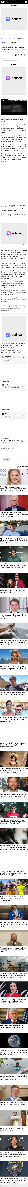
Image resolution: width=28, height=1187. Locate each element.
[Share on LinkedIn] (16, 55)
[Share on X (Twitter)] (19, 55)
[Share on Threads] (24, 55)
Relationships (12, 38)
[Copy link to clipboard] (13, 55)
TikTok (3, 139)
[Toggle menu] (26, 2)
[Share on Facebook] (21, 55)
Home (2, 38)
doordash (6, 459)
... (6, 38)
